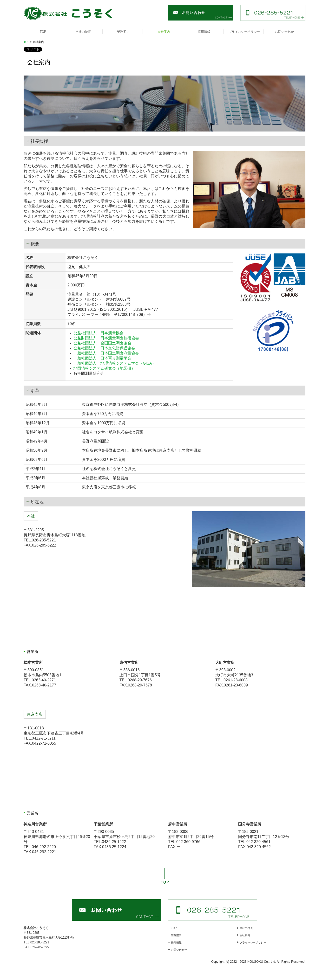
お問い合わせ (284, 32)
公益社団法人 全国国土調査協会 (102, 343)
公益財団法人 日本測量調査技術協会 (106, 338)
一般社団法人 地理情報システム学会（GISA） (114, 363)
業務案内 (123, 32)
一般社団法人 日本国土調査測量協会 (106, 353)
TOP (43, 32)
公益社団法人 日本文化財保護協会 (104, 348)
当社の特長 (83, 32)
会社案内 (164, 32)
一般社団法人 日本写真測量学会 (102, 358)
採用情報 (204, 32)
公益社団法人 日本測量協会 (98, 333)
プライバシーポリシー (244, 32)
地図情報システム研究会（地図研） (104, 368)
